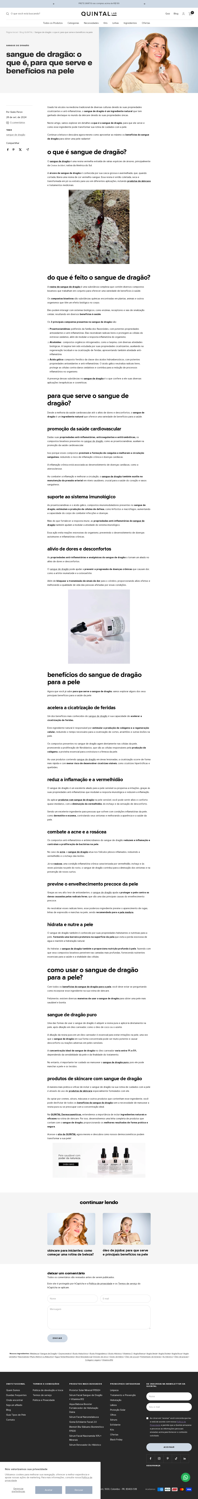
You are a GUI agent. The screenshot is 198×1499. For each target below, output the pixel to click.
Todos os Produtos (53, 23)
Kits (106, 23)
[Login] (183, 13)
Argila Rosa (177, 1353)
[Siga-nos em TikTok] (176, 1458)
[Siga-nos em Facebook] (150, 1458)
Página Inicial (12, 32)
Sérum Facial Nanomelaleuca (84, 1417)
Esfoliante (115, 1424)
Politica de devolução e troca (48, 1390)
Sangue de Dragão (48, 1353)
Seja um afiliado (14, 1405)
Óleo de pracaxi (181, 1357)
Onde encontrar (14, 1400)
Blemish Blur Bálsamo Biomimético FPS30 (86, 1429)
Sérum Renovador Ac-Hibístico (85, 1444)
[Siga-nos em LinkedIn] (184, 1458)
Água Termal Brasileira (64, 1357)
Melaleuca (34, 1353)
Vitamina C (128, 1353)
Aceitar (48, 1490)
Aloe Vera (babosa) (83, 1357)
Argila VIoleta (164, 1353)
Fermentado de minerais (150, 1357)
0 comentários (17, 122)
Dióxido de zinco (101, 1357)
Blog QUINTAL (26, 32)
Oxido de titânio (117, 1357)
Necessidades (91, 23)
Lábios (113, 1405)
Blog (176, 13)
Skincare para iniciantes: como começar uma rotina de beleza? (70, 1253)
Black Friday (116, 1439)
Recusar (79, 1490)
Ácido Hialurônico (80, 1353)
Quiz (167, 13)
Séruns (113, 1419)
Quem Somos (13, 1390)
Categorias (73, 23)
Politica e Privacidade (44, 1400)
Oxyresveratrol (65, 1353)
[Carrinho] (190, 13)
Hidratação (115, 1400)
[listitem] (8, 149)
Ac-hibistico (168, 1357)
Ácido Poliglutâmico (99, 1353)
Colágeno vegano (93, 1360)
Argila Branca (139, 1353)
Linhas (115, 23)
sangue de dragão (17, 45)
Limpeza (114, 1390)
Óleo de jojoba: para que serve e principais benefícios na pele (125, 1252)
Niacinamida (23, 1357)
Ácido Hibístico (115, 1353)
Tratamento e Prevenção (123, 1395)
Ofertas (146, 23)
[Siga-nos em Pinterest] (167, 1458)
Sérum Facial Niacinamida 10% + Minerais (85, 1437)
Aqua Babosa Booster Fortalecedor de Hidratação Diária (83, 1408)
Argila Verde (152, 1353)
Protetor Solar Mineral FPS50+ (84, 1390)
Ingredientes (130, 23)
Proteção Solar (117, 1409)
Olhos (113, 1414)
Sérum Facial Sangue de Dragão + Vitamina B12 (85, 1397)
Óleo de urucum (132, 1357)
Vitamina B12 (107, 1360)
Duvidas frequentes (16, 1395)
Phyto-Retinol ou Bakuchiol (42, 1357)
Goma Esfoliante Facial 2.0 (83, 1422)
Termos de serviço (127, 1283)
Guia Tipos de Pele (16, 1414)
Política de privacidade (100, 1283)
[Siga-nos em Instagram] (159, 1458)
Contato (10, 1419)
